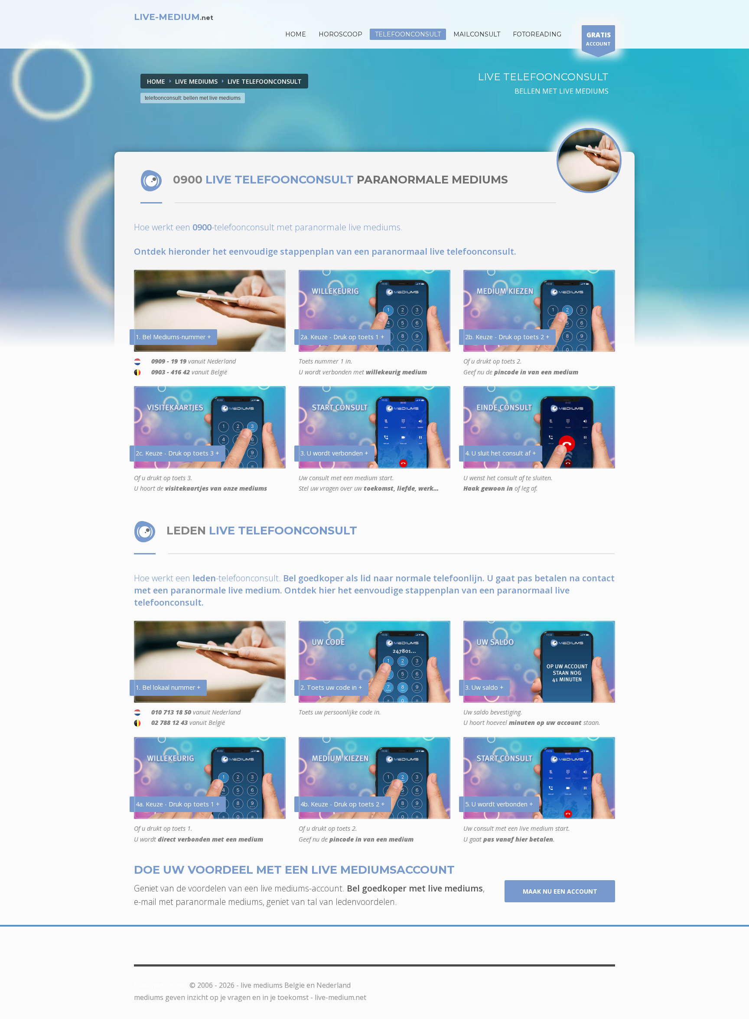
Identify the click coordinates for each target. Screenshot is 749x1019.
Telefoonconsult (408, 34)
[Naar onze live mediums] (589, 160)
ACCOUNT (598, 38)
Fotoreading (537, 34)
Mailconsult (476, 34)
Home (156, 81)
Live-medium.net (161, 985)
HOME (295, 34)
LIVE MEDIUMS (196, 81)
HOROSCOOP (340, 34)
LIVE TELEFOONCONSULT (265, 81)
